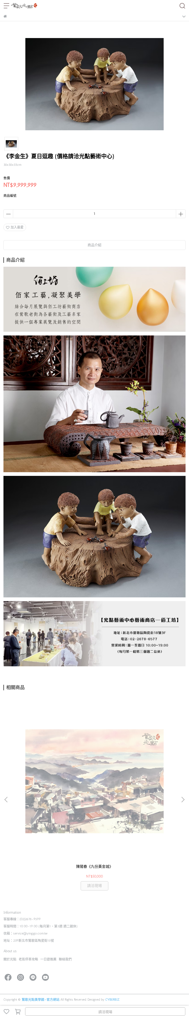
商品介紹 (94, 245)
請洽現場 (105, 1012)
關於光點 (9, 959)
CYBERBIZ (112, 1000)
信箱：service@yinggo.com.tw (25, 933)
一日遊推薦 (48, 959)
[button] (183, 799)
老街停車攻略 (28, 959)
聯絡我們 (65, 959)
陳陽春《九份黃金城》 (94, 866)
